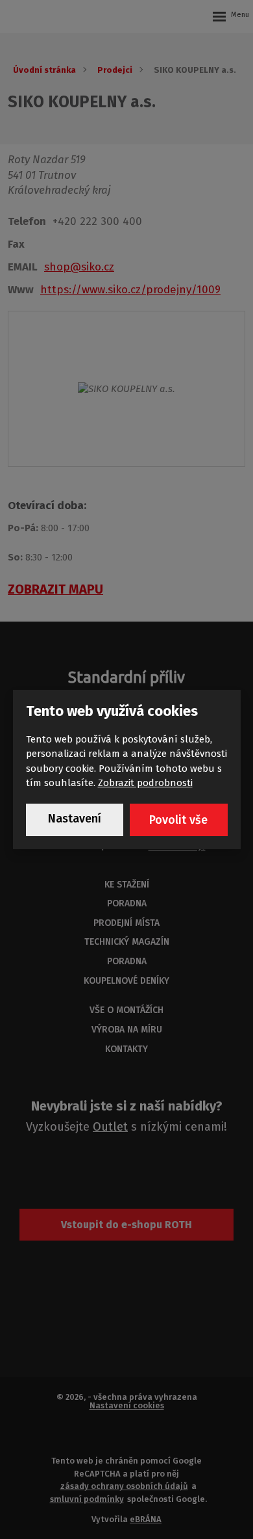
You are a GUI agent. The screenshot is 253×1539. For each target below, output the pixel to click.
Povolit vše (178, 820)
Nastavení (74, 818)
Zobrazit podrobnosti (145, 783)
